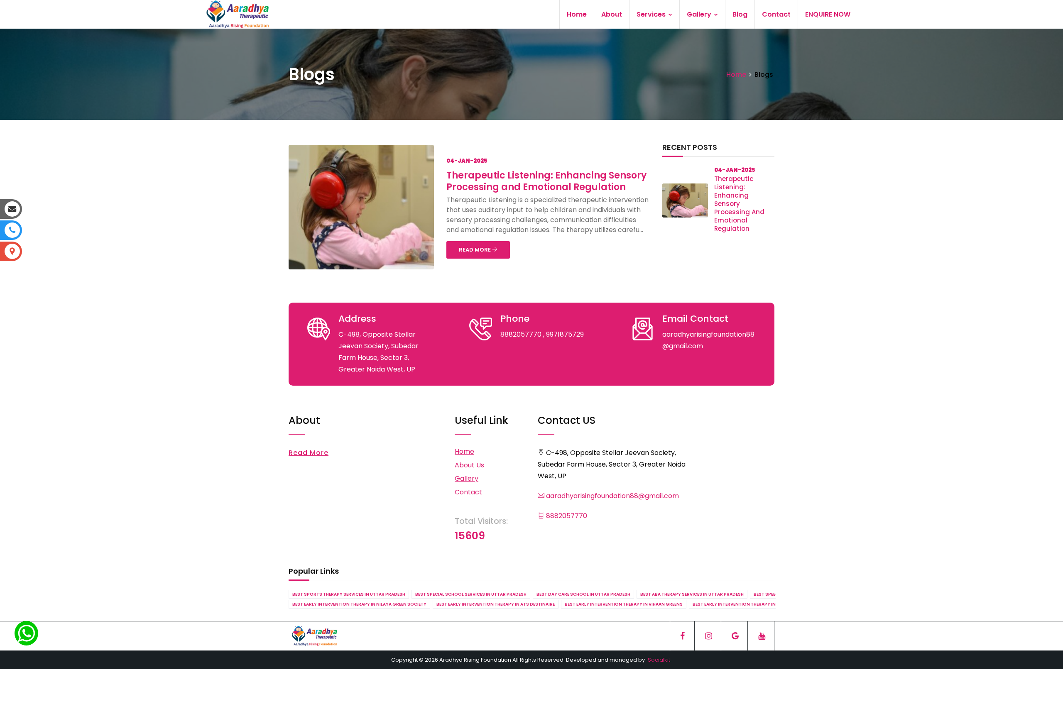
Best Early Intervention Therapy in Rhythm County (754, 604)
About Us (469, 465)
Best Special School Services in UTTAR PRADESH (471, 594)
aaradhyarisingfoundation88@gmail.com (611, 496)
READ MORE (475, 250)
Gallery (700, 14)
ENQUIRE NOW (827, 14)
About (611, 14)
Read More (308, 452)
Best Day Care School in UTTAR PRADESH (583, 594)
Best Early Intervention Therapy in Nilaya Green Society (359, 604)
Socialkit (659, 660)
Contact (776, 14)
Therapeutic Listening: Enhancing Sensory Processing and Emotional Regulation (546, 181)
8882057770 (565, 516)
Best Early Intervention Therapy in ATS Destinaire (495, 604)
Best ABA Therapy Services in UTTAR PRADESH (692, 594)
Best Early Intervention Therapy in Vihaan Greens (624, 604)
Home (577, 14)
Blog (739, 14)
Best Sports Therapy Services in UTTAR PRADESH (348, 594)
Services (652, 14)
